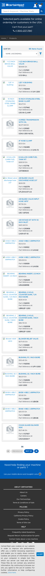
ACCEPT (40, 554)
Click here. (12, 572)
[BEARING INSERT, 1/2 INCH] (22, 280)
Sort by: (7, 49)
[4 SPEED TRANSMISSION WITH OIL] (22, 127)
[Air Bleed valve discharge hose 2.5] (22, 185)
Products (13, 38)
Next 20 (29, 451)
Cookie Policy (23, 519)
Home (3, 38)
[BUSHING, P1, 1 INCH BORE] (22, 362)
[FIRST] (8, 451)
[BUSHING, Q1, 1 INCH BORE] (22, 380)
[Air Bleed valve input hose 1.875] (22, 206)
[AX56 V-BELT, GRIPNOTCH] (22, 262)
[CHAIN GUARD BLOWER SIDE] (22, 432)
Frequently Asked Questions (23, 532)
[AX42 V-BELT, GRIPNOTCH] (22, 246)
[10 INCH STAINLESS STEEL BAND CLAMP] (22, 106)
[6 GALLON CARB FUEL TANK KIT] (22, 164)
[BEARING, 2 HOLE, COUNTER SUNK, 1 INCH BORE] (22, 324)
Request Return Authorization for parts (23, 535)
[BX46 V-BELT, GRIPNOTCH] (22, 414)
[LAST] (36, 451)
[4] (22, 146)
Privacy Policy (23, 512)
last (36, 451)
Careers (23, 496)
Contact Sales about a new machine (23, 539)
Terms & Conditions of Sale (23, 502)
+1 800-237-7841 (23, 31)
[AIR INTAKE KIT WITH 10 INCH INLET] (22, 227)
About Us (23, 492)
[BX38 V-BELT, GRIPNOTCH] (22, 397)
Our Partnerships (23, 499)
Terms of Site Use (23, 522)
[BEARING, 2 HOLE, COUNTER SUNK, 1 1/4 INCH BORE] (22, 300)
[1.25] (22, 88)
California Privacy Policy (23, 515)
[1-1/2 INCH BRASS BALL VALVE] (22, 69)
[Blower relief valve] (22, 345)
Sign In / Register (35, 6)
